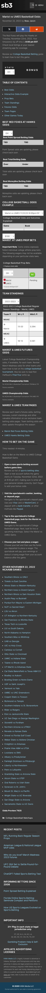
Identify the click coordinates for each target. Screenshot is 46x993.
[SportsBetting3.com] (6, 5)
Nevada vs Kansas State (15, 731)
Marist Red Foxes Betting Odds (18, 431)
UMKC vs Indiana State (15, 658)
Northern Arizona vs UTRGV (17, 727)
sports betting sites (30, 470)
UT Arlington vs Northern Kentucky (20, 615)
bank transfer (24, 506)
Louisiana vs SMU (12, 752)
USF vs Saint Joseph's (14, 684)
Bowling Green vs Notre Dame (18, 680)
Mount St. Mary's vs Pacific (17, 791)
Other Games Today (13, 115)
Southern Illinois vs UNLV (16, 577)
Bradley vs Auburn (12, 675)
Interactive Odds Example (16, 94)
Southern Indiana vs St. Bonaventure (21, 705)
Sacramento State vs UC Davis (18, 804)
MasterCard (30, 502)
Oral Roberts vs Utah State (16, 782)
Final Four (17, 375)
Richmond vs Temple (14, 701)
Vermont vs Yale (12, 688)
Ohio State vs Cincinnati (15, 654)
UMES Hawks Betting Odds (17, 435)
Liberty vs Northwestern (15, 765)
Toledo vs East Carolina (15, 581)
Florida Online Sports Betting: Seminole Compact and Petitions (21, 899)
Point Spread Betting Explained (20, 891)
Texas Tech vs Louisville (15, 624)
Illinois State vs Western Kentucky (20, 585)
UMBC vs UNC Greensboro (17, 692)
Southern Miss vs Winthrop (16, 637)
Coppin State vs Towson (15, 697)
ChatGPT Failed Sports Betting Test (22, 874)
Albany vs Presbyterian (15, 757)
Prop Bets (8, 98)
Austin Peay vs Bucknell (15, 598)
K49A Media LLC (10, 959)
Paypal (20, 509)
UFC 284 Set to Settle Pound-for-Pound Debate (21, 865)
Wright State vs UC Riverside (17, 795)
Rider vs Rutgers (12, 710)
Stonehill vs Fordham (14, 722)
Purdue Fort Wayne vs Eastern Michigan (22, 602)
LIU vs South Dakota (14, 628)
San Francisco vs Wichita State (18, 620)
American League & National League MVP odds (22, 846)
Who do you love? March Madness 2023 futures (21, 856)
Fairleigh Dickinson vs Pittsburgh (19, 761)
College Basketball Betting (25, 54)
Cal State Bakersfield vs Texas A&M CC (22, 671)
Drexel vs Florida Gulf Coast (17, 735)
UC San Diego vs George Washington (21, 718)
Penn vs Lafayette (12, 769)
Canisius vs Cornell (13, 650)
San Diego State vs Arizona (17, 800)
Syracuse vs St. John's (14, 787)
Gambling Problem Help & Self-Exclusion (23, 943)
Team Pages (10, 111)
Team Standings (11, 103)
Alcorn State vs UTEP (14, 778)
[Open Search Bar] (32, 5)
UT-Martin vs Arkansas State (17, 667)
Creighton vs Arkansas (14, 744)
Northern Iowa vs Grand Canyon (19, 590)
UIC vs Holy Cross (12, 645)
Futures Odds (10, 107)
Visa (15, 502)
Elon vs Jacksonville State (16, 714)
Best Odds (9, 90)
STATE (9, 67)
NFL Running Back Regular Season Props (22, 837)
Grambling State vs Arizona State (19, 774)
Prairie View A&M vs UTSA (16, 748)
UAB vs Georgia (11, 641)
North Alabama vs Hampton (17, 632)
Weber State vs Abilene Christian (19, 740)
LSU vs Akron (10, 611)
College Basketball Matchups (19, 818)
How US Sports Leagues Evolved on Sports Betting (22, 908)
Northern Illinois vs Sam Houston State (22, 594)
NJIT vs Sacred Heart (14, 607)
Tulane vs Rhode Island (15, 662)
